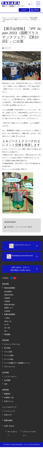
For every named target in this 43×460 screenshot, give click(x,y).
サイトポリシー (12, 433)
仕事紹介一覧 (8, 397)
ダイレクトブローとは (12, 344)
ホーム (4, 18)
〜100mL (7, 318)
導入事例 (7, 348)
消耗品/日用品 (8, 295)
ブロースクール (9, 367)
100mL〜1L (7, 321)
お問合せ (36, 10)
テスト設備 (8, 352)
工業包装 (7, 301)
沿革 (5, 384)
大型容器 (7, 311)
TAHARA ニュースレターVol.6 (19, 227)
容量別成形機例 (9, 314)
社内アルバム (8, 401)
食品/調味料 (8, 291)
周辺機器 (7, 334)
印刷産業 (7, 298)
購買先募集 (8, 420)
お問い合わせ (9, 426)
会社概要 (7, 380)
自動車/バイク (8, 308)
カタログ (24, 10)
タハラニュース (9, 411)
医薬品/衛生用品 (9, 304)
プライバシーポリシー (29, 433)
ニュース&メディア (9, 407)
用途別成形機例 (9, 288)
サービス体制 (8, 355)
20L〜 (6, 331)
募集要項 (7, 394)
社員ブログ (8, 415)
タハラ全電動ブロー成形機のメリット (17, 363)
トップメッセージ (10, 376)
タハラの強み (8, 359)
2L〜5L (6, 324)
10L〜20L (7, 328)
